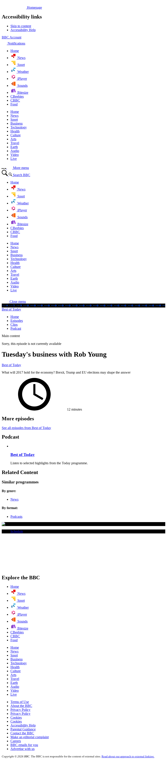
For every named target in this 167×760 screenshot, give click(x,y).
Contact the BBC (22, 733)
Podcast (15, 328)
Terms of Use (19, 702)
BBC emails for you (24, 745)
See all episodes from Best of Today (26, 428)
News (14, 499)
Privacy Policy (20, 710)
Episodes (16, 320)
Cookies (16, 717)
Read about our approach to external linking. (128, 756)
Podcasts (16, 516)
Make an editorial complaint (29, 737)
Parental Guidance (23, 729)
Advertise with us (22, 749)
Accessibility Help (23, 725)
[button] (14, 301)
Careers (15, 741)
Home (14, 317)
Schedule (16, 531)
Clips (14, 324)
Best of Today (11, 309)
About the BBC (21, 706)
